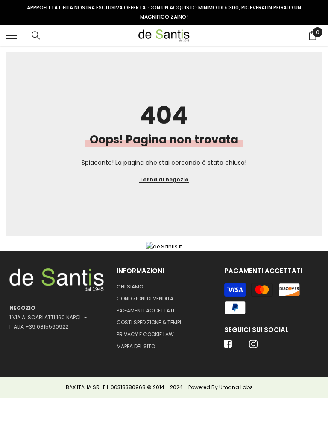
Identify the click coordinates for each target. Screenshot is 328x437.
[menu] (11, 35)
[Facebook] (228, 346)
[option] (164, 12)
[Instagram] (253, 346)
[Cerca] (36, 35)
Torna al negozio (164, 179)
